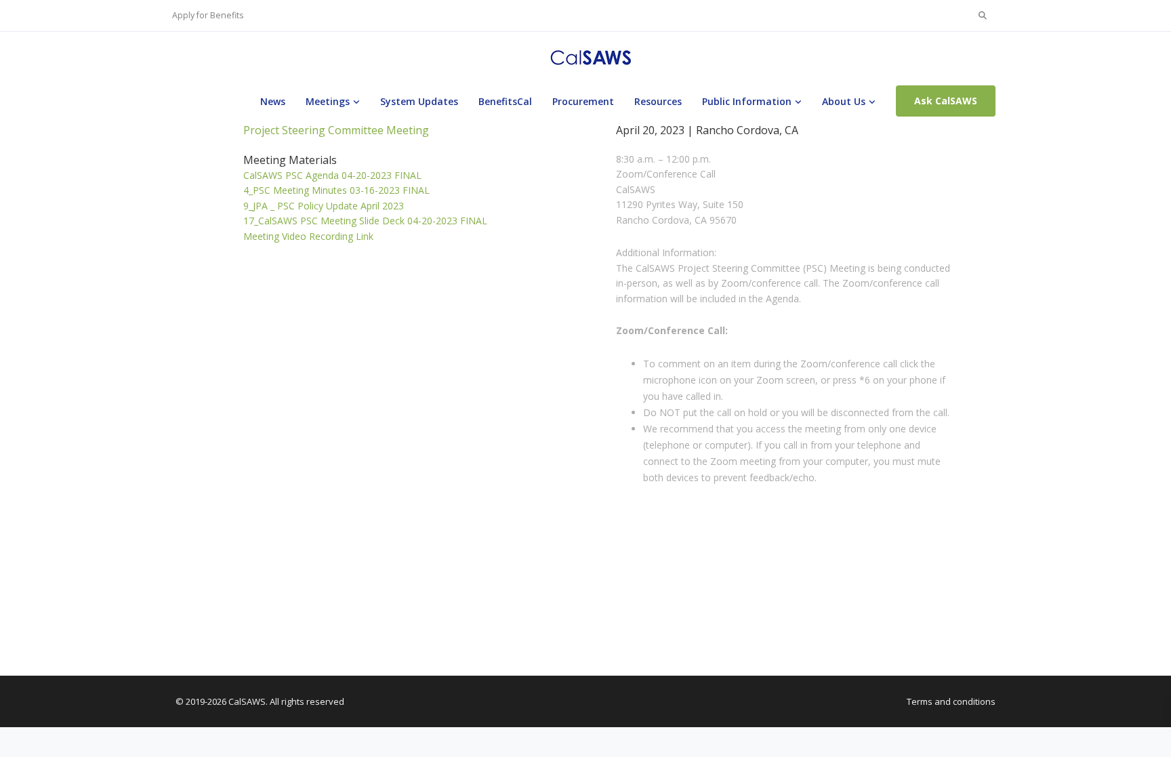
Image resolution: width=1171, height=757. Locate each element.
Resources (658, 101)
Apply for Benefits (207, 15)
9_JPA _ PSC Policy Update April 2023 (323, 205)
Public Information (747, 101)
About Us (843, 101)
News (272, 101)
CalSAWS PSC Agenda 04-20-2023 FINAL (332, 175)
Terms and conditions (951, 701)
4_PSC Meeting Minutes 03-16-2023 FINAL (336, 190)
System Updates (419, 101)
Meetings (328, 101)
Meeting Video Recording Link (308, 236)
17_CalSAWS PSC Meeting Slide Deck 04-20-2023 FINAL (365, 220)
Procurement (583, 101)
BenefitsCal (505, 101)
